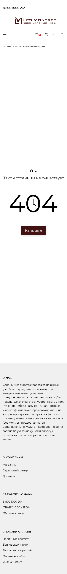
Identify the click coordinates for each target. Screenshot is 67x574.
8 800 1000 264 (14, 8)
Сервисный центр (15, 470)
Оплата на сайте (14, 556)
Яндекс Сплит (12, 562)
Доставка (9, 476)
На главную (33, 231)
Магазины (9, 464)
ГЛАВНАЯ (8, 46)
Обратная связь (13, 513)
